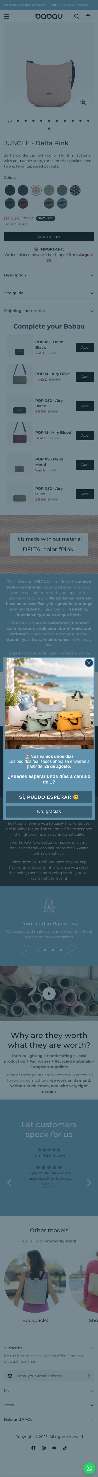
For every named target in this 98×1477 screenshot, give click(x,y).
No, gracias (49, 811)
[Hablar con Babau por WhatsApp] (89, 1468)
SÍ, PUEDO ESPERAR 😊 (49, 797)
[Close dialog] (89, 663)
